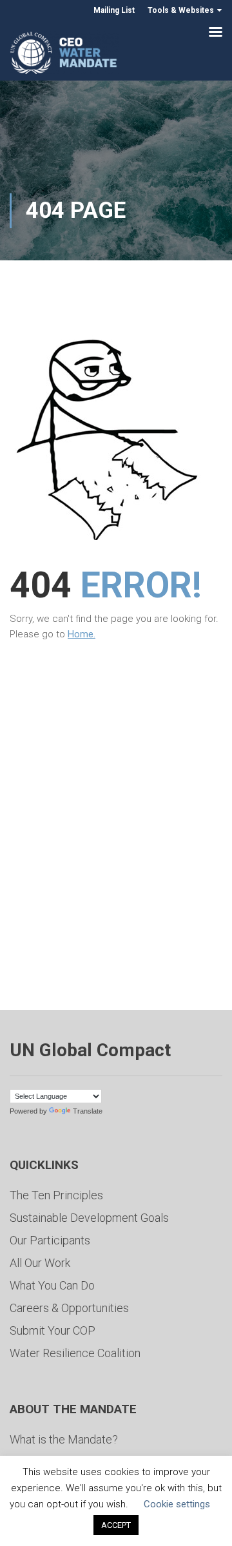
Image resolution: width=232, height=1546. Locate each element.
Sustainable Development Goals (89, 1217)
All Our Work (40, 1263)
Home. (81, 634)
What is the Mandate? (64, 1439)
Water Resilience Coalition (75, 1353)
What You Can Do (52, 1285)
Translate (87, 1111)
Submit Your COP (52, 1330)
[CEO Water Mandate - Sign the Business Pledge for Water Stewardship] (64, 55)
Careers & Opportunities (69, 1308)
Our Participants (50, 1240)
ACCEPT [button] (116, 1525)
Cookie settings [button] (177, 1504)
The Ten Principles (56, 1195)
